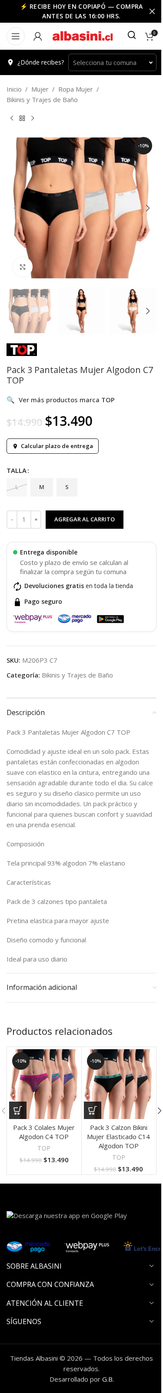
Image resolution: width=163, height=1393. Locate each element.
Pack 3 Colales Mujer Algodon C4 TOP (44, 1132)
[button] (15, 208)
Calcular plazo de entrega (57, 446)
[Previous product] (12, 118)
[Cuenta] (38, 36)
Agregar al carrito (84, 519)
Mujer (40, 89)
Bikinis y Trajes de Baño (42, 99)
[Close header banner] (152, 11)
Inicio (14, 89)
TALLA (17, 470)
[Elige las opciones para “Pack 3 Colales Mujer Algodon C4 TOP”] (18, 1110)
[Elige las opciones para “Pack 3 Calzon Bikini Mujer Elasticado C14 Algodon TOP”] (92, 1110)
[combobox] (112, 62)
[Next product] (32, 118)
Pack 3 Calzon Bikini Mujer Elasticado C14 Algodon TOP (118, 1136)
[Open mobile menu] (15, 36)
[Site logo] (82, 35)
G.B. (108, 1379)
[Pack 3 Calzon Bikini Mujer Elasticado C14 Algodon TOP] (119, 1084)
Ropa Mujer (75, 89)
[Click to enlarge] (23, 267)
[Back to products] (22, 118)
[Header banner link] (81, 11)
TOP (43, 1148)
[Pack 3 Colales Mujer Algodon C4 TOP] (44, 1084)
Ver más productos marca (61, 399)
